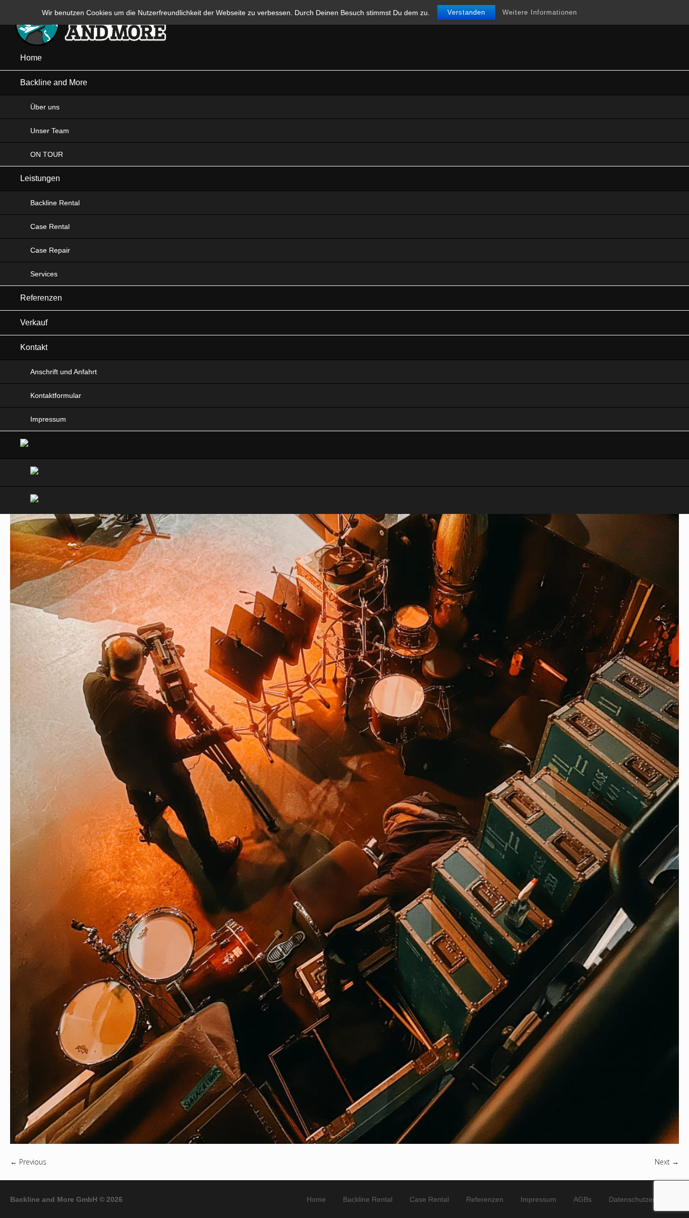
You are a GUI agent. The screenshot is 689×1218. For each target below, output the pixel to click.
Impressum (538, 1199)
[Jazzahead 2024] (344, 698)
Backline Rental (367, 1199)
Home (316, 1199)
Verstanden (466, 12)
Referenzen (484, 1199)
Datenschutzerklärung (644, 1199)
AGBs (582, 1199)
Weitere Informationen (539, 12)
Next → (667, 1162)
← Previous (28, 1162)
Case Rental (429, 1199)
